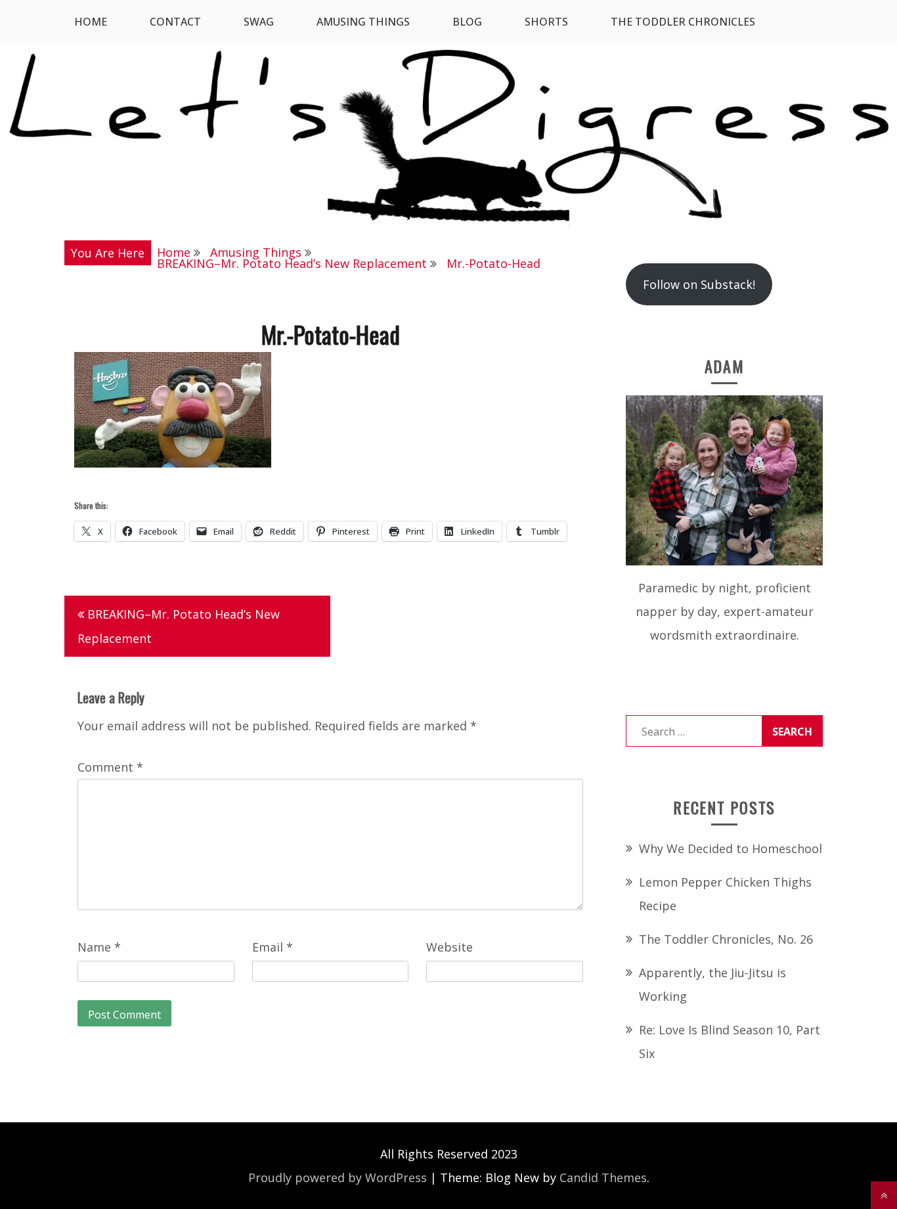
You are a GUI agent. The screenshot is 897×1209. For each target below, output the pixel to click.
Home (90, 21)
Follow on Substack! (699, 284)
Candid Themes (603, 1177)
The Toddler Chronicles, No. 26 (726, 939)
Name (99, 947)
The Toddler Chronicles (683, 21)
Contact (175, 21)
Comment (110, 767)
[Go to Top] (884, 1195)
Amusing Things (363, 21)
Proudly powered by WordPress (337, 1177)
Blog (467, 21)
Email (272, 947)
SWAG (259, 21)
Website (449, 947)
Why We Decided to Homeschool (730, 848)
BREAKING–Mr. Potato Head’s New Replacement (178, 626)
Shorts (546, 21)
